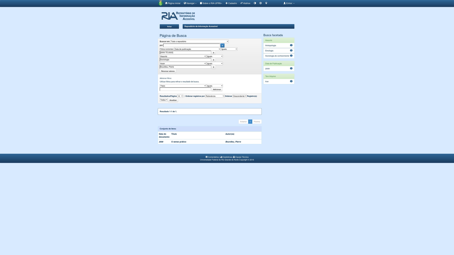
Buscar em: (165, 41)
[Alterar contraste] (255, 3)
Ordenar (228, 96)
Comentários (213, 157)
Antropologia (270, 45)
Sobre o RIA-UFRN (211, 3)
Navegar (190, 3)
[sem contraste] (260, 3)
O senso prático (178, 141)
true (266, 81)
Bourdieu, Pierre (233, 141)
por (161, 45)
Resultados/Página (168, 96)
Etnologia (269, 50)
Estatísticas (227, 157)
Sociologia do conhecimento (277, 55)
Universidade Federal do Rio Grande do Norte (219, 159)
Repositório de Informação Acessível (201, 26)
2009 (267, 68)
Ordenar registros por (195, 96)
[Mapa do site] (266, 3)
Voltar (169, 26)
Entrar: (289, 3)
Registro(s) (252, 96)
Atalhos (246, 3)
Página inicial (173, 3)
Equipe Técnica (242, 157)
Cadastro (232, 3)
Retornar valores (168, 71)
